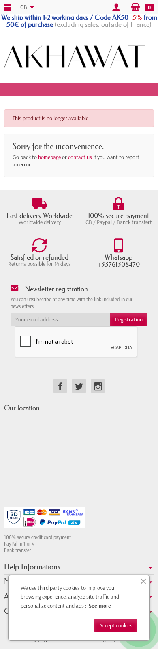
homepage (49, 157)
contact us (80, 157)
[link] (60, 386)
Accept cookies (115, 625)
